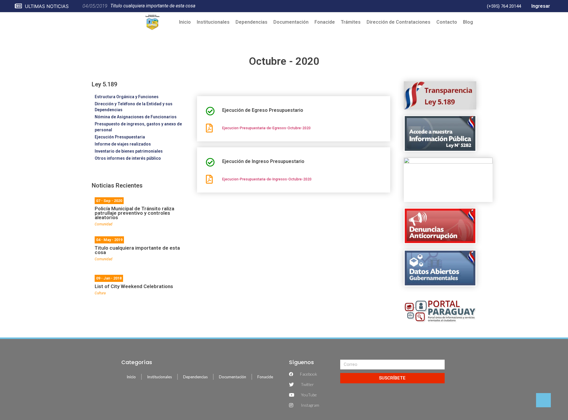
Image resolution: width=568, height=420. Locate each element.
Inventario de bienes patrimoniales (129, 151)
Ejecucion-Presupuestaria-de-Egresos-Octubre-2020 (266, 128)
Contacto (446, 22)
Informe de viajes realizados (123, 144)
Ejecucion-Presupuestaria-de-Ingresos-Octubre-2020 (267, 179)
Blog (468, 22)
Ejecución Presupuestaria (120, 137)
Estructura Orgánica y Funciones (127, 96)
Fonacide (324, 22)
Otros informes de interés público (128, 158)
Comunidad (103, 224)
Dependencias (251, 22)
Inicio (185, 22)
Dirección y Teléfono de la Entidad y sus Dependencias (133, 106)
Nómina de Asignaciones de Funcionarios (136, 116)
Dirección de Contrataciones (398, 22)
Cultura (100, 293)
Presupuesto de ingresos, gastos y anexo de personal (138, 127)
